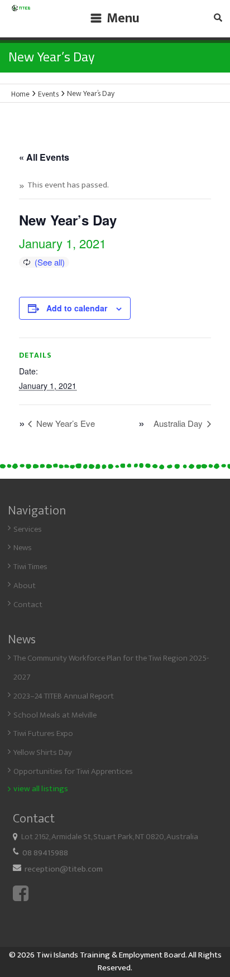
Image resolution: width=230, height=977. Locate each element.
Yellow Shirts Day (42, 752)
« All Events (44, 157)
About (24, 586)
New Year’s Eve (64, 423)
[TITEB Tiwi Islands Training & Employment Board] (21, 12)
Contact (27, 605)
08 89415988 (45, 853)
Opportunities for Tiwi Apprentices (73, 771)
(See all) (50, 262)
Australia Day (179, 423)
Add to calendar (76, 308)
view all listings (40, 789)
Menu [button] (123, 18)
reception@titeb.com (64, 869)
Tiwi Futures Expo (43, 733)
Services (27, 529)
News (22, 548)
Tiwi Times (30, 567)
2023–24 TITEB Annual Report (63, 696)
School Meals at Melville (55, 715)
